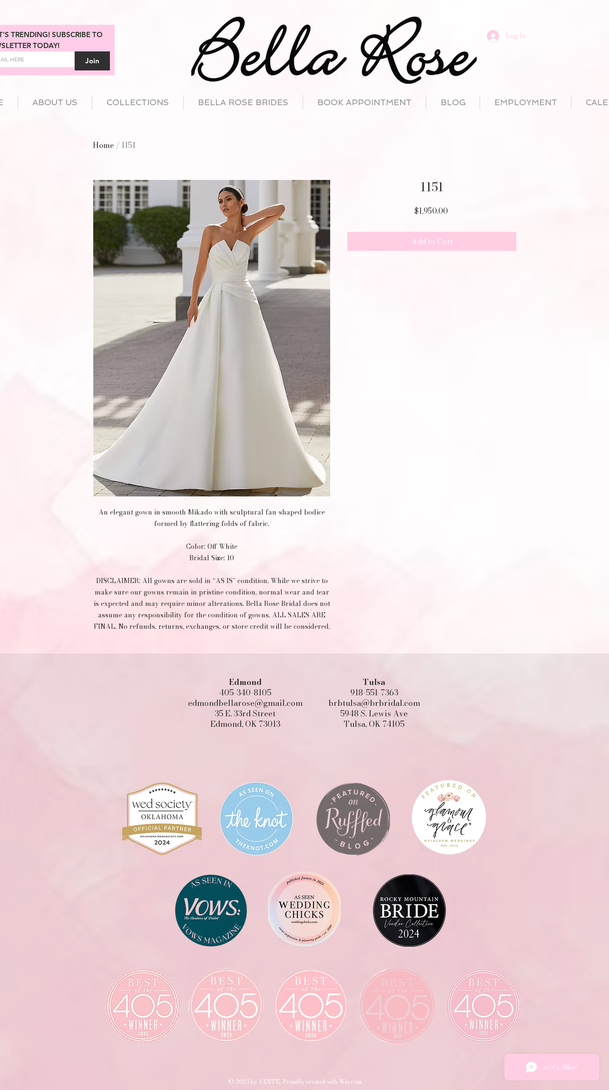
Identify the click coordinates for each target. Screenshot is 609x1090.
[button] (137, 102)
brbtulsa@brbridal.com (374, 703)
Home (103, 145)
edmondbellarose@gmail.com (245, 703)
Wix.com (350, 1081)
